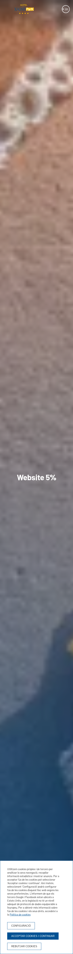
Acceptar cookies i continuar (33, 936)
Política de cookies (20, 914)
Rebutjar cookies (24, 946)
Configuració (21, 925)
